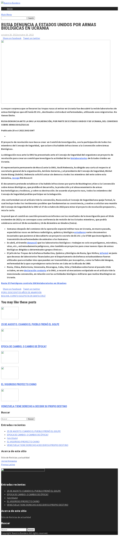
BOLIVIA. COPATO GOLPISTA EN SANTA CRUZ (23, 295)
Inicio (10, 8)
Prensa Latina (8, 464)
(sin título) (12, 438)
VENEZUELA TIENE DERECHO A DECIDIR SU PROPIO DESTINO (34, 406)
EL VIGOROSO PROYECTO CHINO (18, 384)
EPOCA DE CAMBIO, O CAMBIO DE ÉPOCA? (24, 346)
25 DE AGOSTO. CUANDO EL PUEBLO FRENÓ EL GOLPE (30, 324)
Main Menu (6, 14)
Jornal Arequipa (9, 461)
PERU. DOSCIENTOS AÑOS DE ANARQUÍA (21, 292)
